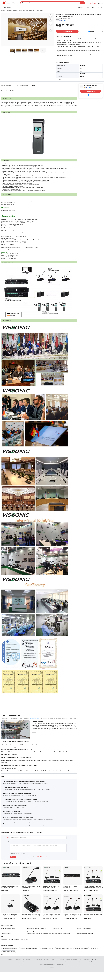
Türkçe (87, 961)
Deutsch (40, 961)
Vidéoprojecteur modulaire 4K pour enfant (61, 933)
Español (35, 961)
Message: (7, 845)
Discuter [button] (92, 31)
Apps (93, 7)
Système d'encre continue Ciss (46, 948)
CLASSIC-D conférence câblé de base (9, 931)
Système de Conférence (22, 10)
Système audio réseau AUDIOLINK (84, 931)
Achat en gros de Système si (9, 951)
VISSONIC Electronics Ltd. (65, 18)
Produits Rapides (61, 959)
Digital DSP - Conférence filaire (83, 928)
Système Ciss (93, 948)
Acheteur (80, 7)
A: (8, 841)
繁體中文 (20, 961)
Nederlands (73, 961)
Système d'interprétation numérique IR (35, 931)
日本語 (25, 961)
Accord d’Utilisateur (26, 959)
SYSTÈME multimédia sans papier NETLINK (61, 931)
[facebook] (92, 959)
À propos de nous (11, 959)
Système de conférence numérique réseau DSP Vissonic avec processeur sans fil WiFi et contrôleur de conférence (93, 916)
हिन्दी (78, 961)
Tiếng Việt (92, 961)
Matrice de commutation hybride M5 (85, 933)
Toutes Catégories (7, 7)
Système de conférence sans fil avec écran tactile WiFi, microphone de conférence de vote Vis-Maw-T (31, 916)
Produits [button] (24, 3)
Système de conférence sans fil (36, 10)
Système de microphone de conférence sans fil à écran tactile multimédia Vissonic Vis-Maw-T (10, 916)
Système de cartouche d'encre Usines (64, 948)
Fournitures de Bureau (11, 10)
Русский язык (57, 961)
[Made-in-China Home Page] (9, 2)
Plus (2, 954)
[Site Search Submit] (82, 2)
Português (46, 961)
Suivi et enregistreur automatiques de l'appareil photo (38, 933)
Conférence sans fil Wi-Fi (57, 928)
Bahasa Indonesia (99, 961)
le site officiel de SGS (34, 718)
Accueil (3, 10)
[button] (78, 2)
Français (30, 961)
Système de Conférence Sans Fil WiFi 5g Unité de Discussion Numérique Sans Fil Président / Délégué (72, 916)
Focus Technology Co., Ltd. (51, 964)
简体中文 (15, 961)
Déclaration (18, 959)
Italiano (51, 961)
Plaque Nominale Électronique (8, 928)
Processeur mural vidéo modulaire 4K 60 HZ (36, 928)
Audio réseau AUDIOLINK (6, 933)
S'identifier (100, 3)
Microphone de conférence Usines (10, 948)
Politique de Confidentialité (37, 959)
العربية (68, 961)
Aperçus (80, 959)
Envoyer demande (67, 31)
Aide (88, 7)
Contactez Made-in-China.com (50, 959)
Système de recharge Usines (81, 948)
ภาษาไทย (82, 961)
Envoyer (13, 857)
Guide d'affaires (87, 959)
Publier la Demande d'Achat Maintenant (44, 857)
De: (8, 837)
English (10, 961)
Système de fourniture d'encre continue (28, 948)
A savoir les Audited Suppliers (71, 959)
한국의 (63, 961)
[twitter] (95, 959)
